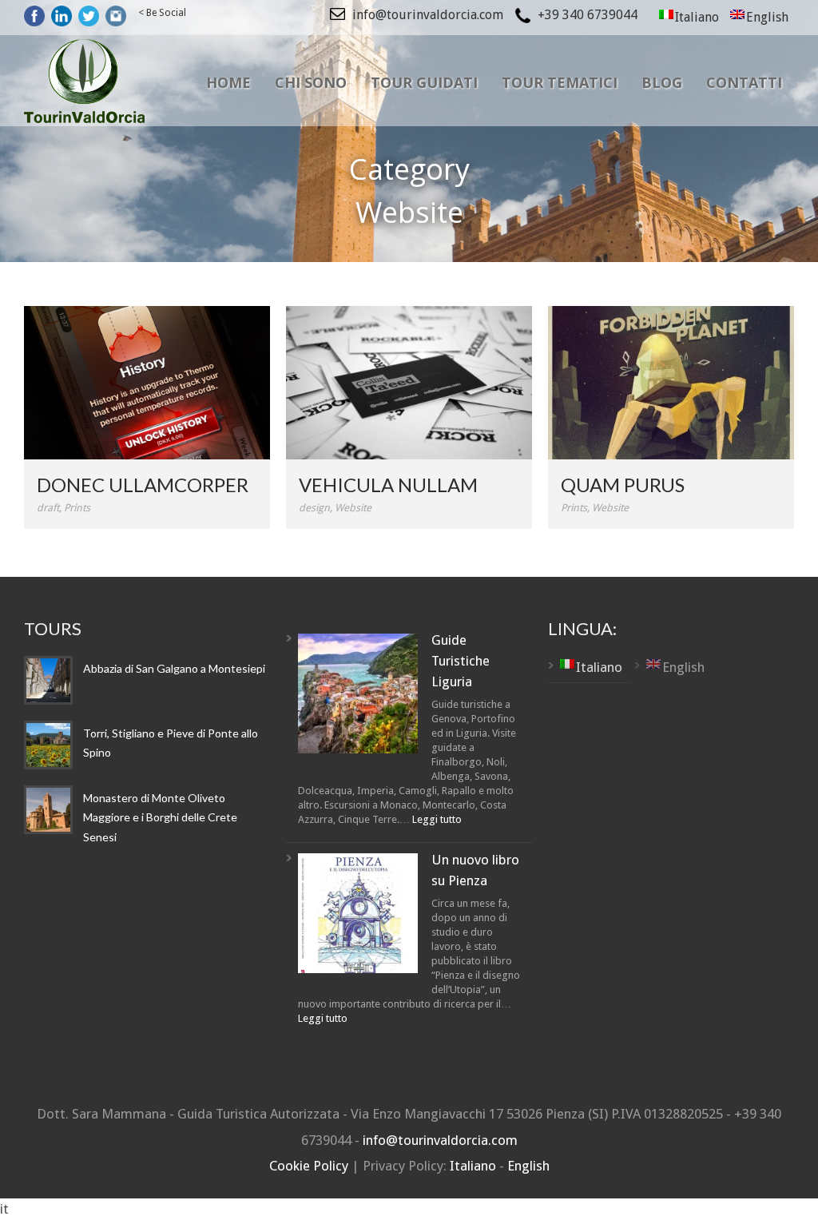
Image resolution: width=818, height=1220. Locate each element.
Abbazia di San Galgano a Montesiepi (174, 668)
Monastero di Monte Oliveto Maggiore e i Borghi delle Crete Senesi (160, 817)
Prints (77, 508)
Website (353, 508)
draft (48, 508)
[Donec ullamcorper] (147, 382)
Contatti (744, 82)
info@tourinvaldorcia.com (440, 1140)
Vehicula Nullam (388, 484)
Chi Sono (311, 82)
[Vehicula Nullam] (409, 382)
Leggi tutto (437, 819)
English (528, 1166)
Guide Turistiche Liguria (460, 661)
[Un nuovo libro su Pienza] (358, 916)
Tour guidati (424, 82)
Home (228, 82)
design (314, 508)
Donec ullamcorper (142, 484)
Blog (661, 82)
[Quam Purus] (671, 382)
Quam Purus (623, 484)
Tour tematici (559, 82)
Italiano (474, 1166)
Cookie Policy (310, 1166)
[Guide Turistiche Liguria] (358, 696)
